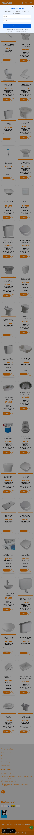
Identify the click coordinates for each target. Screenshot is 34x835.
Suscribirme (17, 26)
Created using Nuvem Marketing (17, 31)
